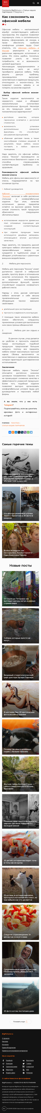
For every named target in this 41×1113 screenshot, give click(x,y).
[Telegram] (31, 432)
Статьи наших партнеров (13, 425)
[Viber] (25, 432)
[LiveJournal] (22, 432)
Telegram (8, 405)
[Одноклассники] (13, 432)
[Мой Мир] (16, 432)
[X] (19, 432)
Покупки (18, 12)
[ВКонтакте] (10, 432)
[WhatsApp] (28, 432)
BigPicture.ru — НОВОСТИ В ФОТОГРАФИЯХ (19, 1082)
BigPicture (16, 10)
